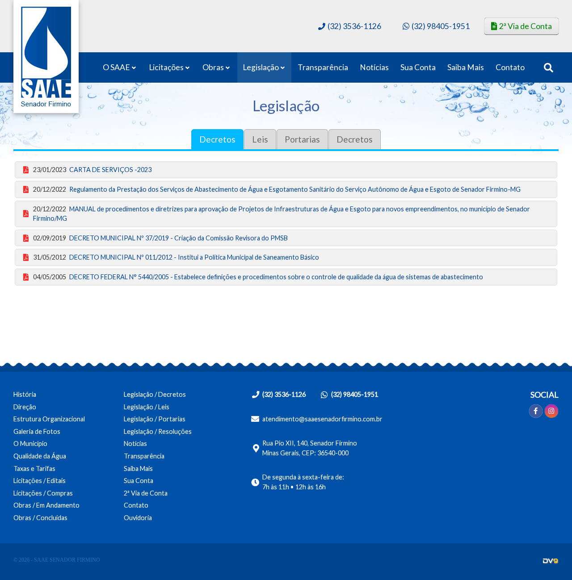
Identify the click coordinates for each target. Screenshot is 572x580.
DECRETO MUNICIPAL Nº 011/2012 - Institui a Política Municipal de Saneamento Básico (176, 257)
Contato (510, 67)
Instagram (551, 411)
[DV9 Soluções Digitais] (551, 561)
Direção (24, 407)
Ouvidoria (138, 517)
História (24, 394)
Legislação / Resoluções (158, 431)
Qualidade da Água (39, 456)
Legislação (261, 67)
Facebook (536, 411)
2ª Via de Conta (525, 26)
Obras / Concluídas (40, 517)
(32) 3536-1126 (354, 25)
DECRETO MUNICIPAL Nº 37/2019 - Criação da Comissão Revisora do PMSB (160, 238)
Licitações (166, 67)
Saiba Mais (465, 67)
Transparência (323, 67)
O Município (30, 443)
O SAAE (116, 67)
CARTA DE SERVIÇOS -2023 (92, 169)
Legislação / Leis (146, 407)
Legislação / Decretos (155, 394)
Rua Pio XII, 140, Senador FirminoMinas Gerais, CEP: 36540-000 (309, 448)
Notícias (374, 67)
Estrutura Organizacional (49, 419)
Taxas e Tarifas (34, 468)
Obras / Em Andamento (46, 505)
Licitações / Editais (39, 480)
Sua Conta (418, 67)
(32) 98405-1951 (441, 26)
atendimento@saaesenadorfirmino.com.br (322, 419)
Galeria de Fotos (36, 431)
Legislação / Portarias (154, 419)
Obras (213, 67)
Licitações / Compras (43, 493)
